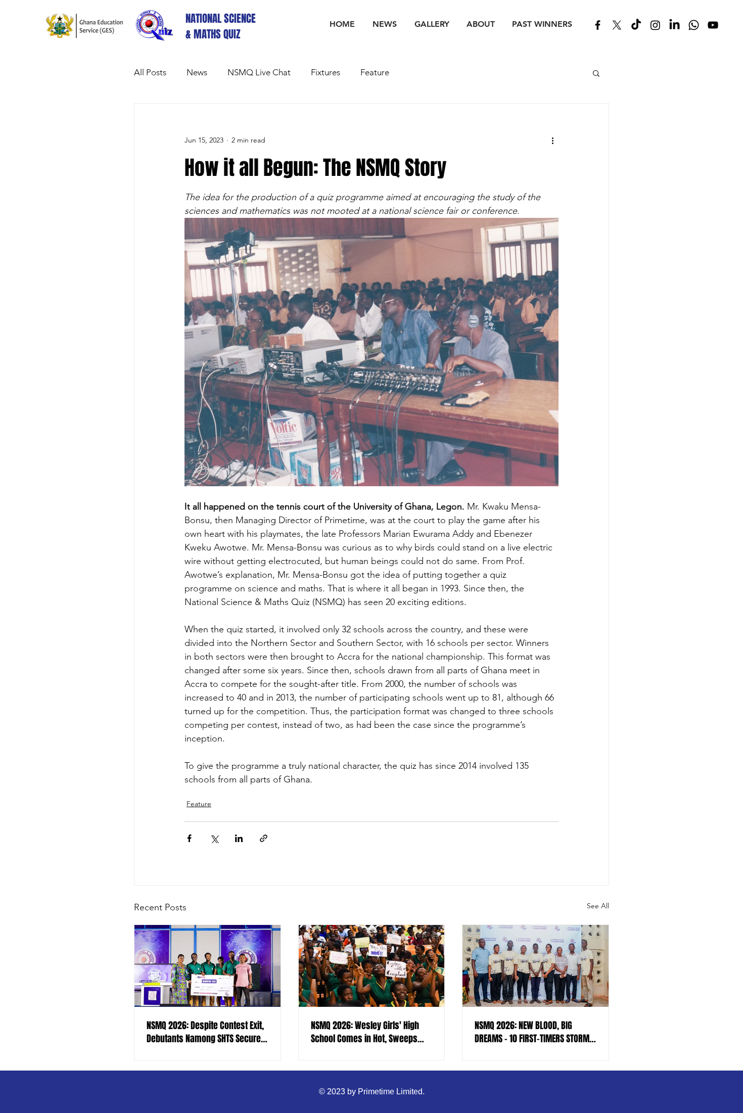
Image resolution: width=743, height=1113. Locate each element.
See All (598, 905)
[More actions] (552, 140)
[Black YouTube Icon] (713, 25)
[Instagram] (655, 25)
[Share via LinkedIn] (239, 838)
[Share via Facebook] (189, 838)
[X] (617, 25)
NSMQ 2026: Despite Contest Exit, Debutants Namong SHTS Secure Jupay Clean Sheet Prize (205, 1032)
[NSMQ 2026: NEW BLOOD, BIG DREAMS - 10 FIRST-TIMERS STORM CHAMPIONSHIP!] (535, 966)
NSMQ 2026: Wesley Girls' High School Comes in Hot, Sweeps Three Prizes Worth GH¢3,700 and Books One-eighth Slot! (370, 1032)
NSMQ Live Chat (259, 72)
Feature (374, 72)
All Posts (150, 72)
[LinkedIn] (674, 25)
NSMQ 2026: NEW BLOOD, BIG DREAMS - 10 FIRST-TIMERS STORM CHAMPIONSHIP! (532, 1032)
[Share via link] (263, 838)
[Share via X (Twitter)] (214, 838)
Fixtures (325, 72)
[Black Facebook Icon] (597, 25)
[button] (596, 73)
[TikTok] (636, 25)
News (197, 72)
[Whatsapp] (693, 25)
